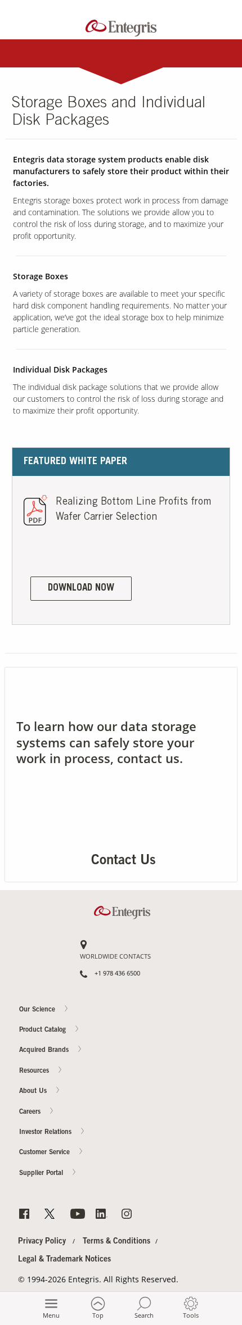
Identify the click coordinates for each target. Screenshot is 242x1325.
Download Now (81, 588)
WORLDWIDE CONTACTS (115, 956)
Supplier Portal (42, 1173)
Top (98, 1315)
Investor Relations (46, 1132)
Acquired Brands (45, 1050)
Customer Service (45, 1153)
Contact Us (220, 555)
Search (144, 1315)
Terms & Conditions (116, 1242)
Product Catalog (43, 1030)
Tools (191, 1315)
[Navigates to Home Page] (121, 25)
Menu (51, 1315)
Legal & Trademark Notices (64, 1260)
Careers (220, 599)
